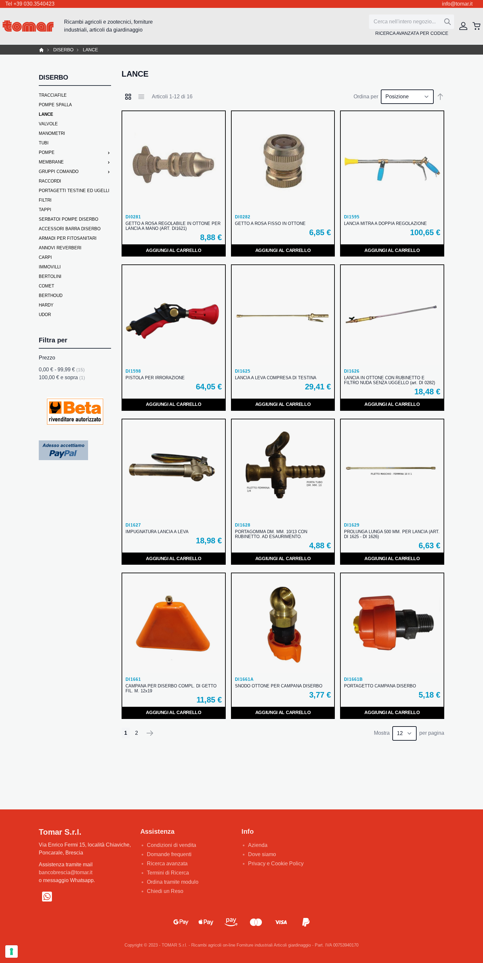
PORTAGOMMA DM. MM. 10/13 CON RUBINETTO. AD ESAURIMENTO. (271, 534)
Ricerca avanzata (167, 863)
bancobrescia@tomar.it (65, 872)
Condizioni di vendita (171, 845)
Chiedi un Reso (165, 891)
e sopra (62, 377)
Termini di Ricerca (168, 873)
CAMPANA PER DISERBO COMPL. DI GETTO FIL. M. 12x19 (171, 688)
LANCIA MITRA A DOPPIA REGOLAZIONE (385, 223)
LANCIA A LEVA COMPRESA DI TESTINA (275, 377)
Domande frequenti (169, 854)
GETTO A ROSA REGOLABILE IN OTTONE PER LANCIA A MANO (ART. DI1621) (173, 226)
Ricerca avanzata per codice (411, 33)
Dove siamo (262, 854)
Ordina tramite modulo (172, 882)
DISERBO (63, 49)
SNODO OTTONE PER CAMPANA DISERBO (278, 685)
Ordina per (366, 96)
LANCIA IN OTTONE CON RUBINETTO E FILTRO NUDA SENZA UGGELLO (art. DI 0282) (389, 380)
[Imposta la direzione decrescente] (440, 97)
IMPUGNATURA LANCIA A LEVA (157, 531)
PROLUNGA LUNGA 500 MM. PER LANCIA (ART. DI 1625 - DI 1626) (392, 534)
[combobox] (411, 21)
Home (41, 50)
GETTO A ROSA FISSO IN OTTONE (270, 223)
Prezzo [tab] (47, 357)
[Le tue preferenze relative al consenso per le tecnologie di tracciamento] (11, 951)
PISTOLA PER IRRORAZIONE (155, 377)
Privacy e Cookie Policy (276, 863)
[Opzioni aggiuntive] (63, 450)
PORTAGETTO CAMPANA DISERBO (380, 685)
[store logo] (28, 26)
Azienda (257, 845)
